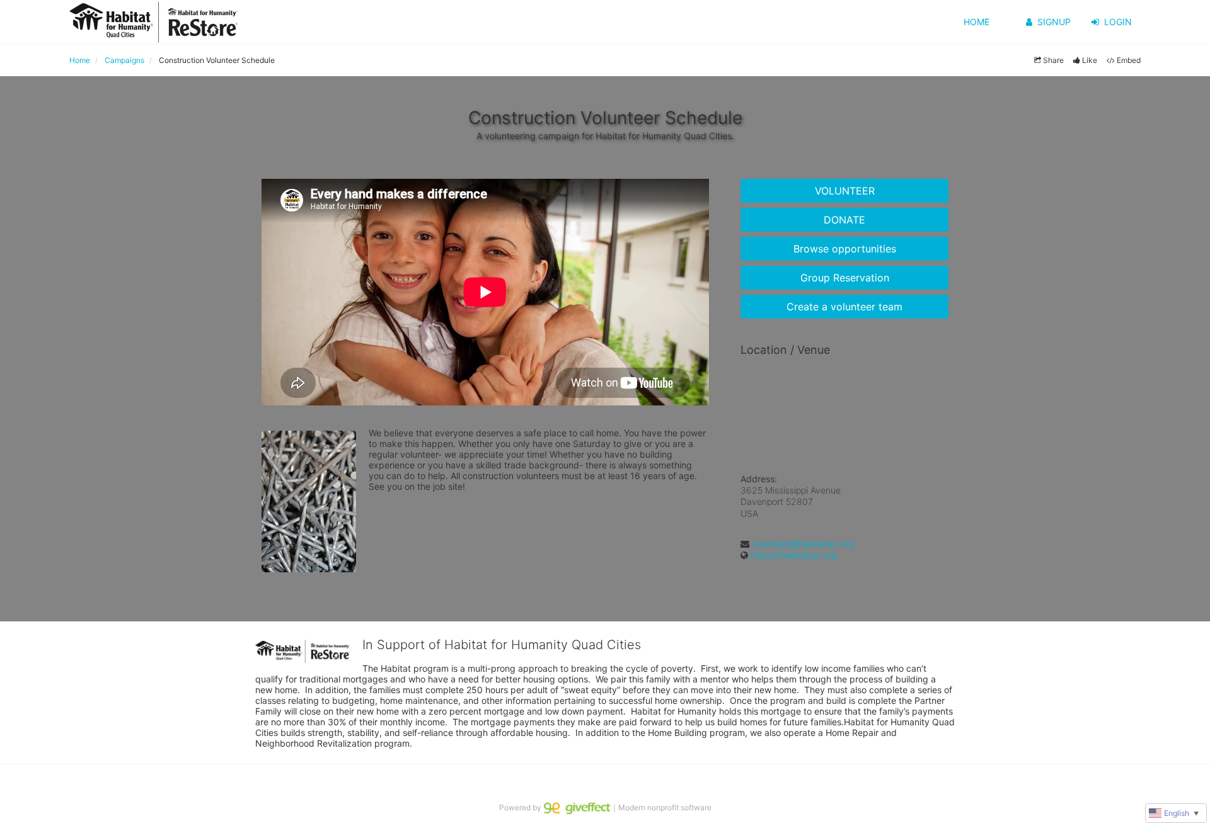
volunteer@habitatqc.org (803, 543)
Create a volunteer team (844, 306)
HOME (976, 21)
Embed (1129, 60)
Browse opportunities (844, 248)
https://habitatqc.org (794, 555)
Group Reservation (844, 277)
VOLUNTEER (845, 190)
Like (1089, 60)
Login (1118, 21)
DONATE (844, 219)
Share (1053, 60)
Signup (1054, 21)
